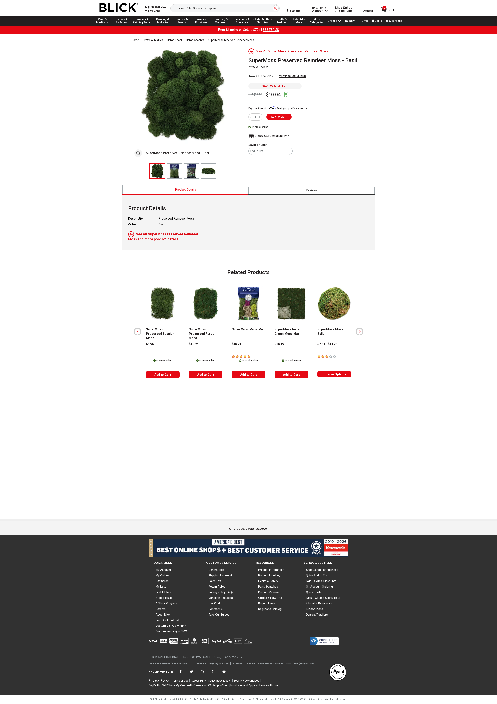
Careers (161, 609)
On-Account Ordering (319, 586)
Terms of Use (180, 680)
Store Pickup (164, 598)
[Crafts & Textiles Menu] (283, 26)
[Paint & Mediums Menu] (103, 26)
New (352, 20)
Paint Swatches (268, 586)
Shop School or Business (322, 570)
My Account (163, 570)
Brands (332, 20)
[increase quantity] (260, 117)
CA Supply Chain (218, 685)
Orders (367, 10)
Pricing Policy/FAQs (221, 592)
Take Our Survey (219, 614)
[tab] (185, 189)
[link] (152, 10)
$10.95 (193, 344)
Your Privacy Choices (246, 680)
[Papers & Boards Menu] (183, 26)
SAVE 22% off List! (275, 86)
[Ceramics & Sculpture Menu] (241, 26)
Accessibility (198, 680)
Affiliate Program (166, 603)
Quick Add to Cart (317, 575)
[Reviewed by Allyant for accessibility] (338, 672)
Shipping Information (222, 575)
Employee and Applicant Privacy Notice (254, 685)
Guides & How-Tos (270, 598)
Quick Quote (313, 592)
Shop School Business (344, 9)
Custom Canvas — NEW (171, 625)
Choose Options (334, 374)
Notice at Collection (219, 680)
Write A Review (258, 67)
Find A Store (163, 592)
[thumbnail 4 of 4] (208, 171)
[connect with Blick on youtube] (224, 674)
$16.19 (279, 344)
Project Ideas (266, 603)
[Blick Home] (118, 8)
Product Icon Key (269, 575)
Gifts (365, 20)
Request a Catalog (270, 609)
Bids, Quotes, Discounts (321, 581)
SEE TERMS (271, 29)
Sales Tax (215, 581)
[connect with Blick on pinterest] (213, 674)
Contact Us (216, 609)
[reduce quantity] (251, 117)
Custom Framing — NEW (171, 631)
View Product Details (292, 76)
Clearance (395, 20)
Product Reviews (269, 592)
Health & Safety (268, 581)
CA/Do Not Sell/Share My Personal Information (177, 685)
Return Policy (217, 586)
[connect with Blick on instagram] (202, 674)
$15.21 (236, 344)
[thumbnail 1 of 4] (157, 171)
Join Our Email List (167, 620)
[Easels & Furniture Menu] (201, 26)
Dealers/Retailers (317, 614)
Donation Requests (221, 598)
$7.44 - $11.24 (327, 344)
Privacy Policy (159, 680)
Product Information (271, 570)
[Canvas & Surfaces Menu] (121, 26)
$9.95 (150, 344)
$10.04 (273, 94)
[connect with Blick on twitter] (191, 674)
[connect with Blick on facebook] (180, 674)
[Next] (359, 331)
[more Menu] (316, 26)
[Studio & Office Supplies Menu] (262, 26)
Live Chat (214, 603)
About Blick (163, 614)
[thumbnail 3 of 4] (191, 171)
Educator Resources (319, 603)
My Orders (162, 575)
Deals (378, 20)
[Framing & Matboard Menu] (221, 26)
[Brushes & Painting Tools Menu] (141, 26)
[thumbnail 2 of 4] (174, 171)
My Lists (161, 586)
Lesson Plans (314, 609)
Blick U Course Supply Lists (323, 598)
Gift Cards (162, 581)
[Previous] (137, 331)
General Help (217, 570)
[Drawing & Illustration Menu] (162, 26)
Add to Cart (162, 374)
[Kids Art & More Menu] (300, 26)
